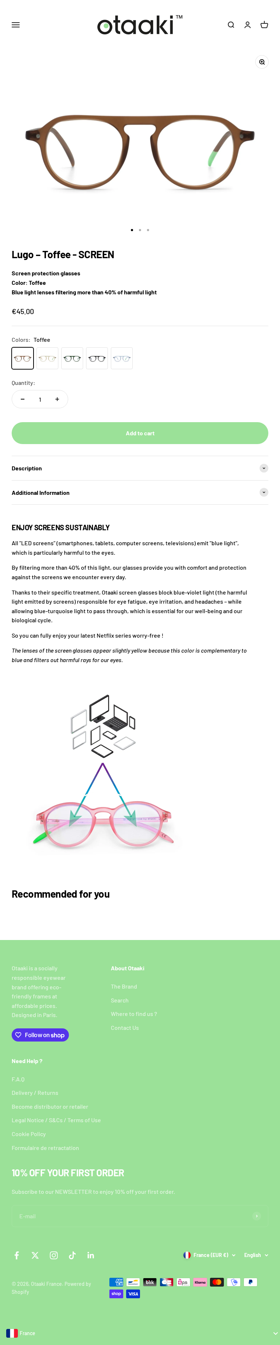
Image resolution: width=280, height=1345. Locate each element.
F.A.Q (18, 1078)
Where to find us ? (134, 1013)
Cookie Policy (29, 1133)
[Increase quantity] (57, 399)
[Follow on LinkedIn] (91, 1255)
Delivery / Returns (35, 1092)
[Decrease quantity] (22, 399)
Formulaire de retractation (45, 1147)
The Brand (124, 986)
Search (120, 1000)
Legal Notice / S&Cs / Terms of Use (56, 1119)
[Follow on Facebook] (17, 1255)
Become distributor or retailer (50, 1106)
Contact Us (125, 1027)
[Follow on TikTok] (72, 1255)
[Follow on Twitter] (35, 1255)
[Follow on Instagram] (54, 1255)
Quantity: (23, 382)
